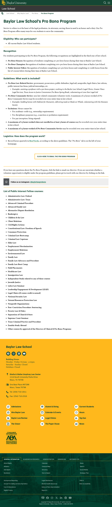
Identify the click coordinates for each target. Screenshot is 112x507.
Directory (45, 470)
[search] (104, 3)
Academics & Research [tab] (31, 459)
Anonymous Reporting (11, 480)
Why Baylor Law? (23, 13)
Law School (8, 8)
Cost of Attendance (10, 487)
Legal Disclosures (47, 480)
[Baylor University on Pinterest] (65, 499)
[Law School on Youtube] (24, 353)
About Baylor (8, 463)
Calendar (45, 463)
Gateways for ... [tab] (75, 459)
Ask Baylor (7, 470)
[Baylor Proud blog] (42, 499)
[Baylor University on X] (56, 499)
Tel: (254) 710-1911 (18, 391)
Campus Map (46, 466)
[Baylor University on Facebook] (47, 499)
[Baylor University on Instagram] (51, 499)
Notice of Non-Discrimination (51, 487)
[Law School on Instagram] (13, 353)
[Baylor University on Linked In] (60, 499)
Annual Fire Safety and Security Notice (15, 484)
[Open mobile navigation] (109, 3)
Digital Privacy (8, 490)
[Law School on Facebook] (8, 353)
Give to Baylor (46, 473)
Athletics (6, 466)
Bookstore (7, 473)
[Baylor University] (14, 2)
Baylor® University (53, 502)
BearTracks (34, 141)
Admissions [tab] (62, 459)
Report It (44, 490)
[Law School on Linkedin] (19, 353)
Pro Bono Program (47, 13)
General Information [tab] (11, 459)
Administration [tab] (48, 459)
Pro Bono (35, 13)
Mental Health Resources (49, 484)
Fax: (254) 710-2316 (18, 396)
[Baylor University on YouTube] (69, 499)
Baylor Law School (19, 346)
